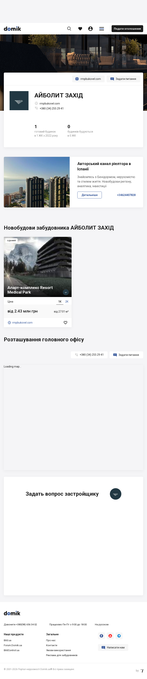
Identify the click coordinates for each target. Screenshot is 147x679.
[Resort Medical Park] (38, 282)
